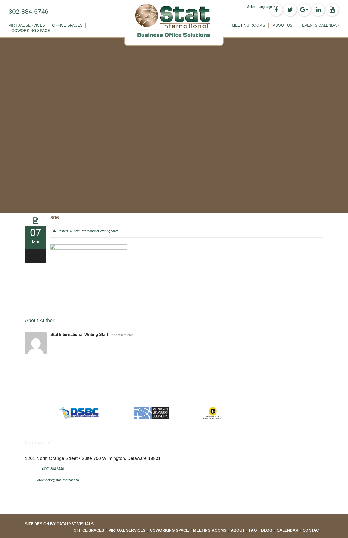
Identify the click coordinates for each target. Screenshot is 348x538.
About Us (282, 25)
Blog (266, 530)
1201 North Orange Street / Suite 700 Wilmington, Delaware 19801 (93, 458)
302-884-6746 (28, 11)
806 (54, 217)
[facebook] (276, 9)
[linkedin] (318, 9)
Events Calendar (320, 25)
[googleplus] (304, 9)
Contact (312, 530)
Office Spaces (67, 25)
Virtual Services (27, 25)
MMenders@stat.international (58, 480)
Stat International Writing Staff (96, 231)
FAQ (253, 530)
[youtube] (332, 9)
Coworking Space (30, 30)
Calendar (287, 530)
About (238, 530)
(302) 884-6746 (53, 469)
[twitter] (290, 9)
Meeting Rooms (248, 25)
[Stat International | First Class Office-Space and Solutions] (174, 20)
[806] (35, 220)
